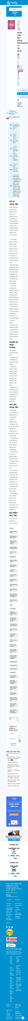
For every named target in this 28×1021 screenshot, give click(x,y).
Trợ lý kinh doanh (12, 570)
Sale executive (13, 668)
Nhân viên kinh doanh (13, 561)
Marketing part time (13, 585)
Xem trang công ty (13, 744)
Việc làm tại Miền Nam (13, 786)
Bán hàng (16, 176)
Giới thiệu (8, 903)
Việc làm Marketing (18, 978)
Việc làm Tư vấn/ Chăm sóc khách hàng (13, 780)
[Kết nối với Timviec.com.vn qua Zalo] (22, 1018)
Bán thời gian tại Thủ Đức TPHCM (13, 619)
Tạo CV (17, 907)
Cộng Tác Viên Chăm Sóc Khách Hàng (13, 711)
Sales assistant (13, 665)
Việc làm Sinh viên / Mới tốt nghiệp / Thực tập (13, 776)
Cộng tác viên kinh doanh (13, 566)
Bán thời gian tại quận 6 (13, 676)
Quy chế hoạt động (9, 918)
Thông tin (12, 111)
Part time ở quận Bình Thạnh (12, 635)
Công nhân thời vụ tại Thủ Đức (13, 625)
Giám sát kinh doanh (13, 575)
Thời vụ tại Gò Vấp (13, 640)
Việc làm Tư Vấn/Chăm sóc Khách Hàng (19, 984)
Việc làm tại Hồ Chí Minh (13, 783)
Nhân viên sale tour (13, 601)
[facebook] (7, 927)
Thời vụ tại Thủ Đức (13, 630)
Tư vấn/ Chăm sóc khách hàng (17, 194)
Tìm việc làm (18, 903)
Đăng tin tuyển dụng (18, 1012)
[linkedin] (10, 927)
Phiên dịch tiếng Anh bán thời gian (13, 682)
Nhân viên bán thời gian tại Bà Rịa (13, 699)
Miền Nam (18, 84)
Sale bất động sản (13, 590)
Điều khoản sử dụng (9, 915)
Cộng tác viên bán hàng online (13, 542)
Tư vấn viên (12, 608)
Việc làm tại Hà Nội (12, 969)
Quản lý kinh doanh (13, 580)
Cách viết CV (18, 905)
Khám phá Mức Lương (9, 1017)
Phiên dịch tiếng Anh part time (13, 613)
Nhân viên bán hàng (13, 532)
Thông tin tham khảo (18, 917)
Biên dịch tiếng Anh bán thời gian (13, 688)
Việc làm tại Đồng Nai (11, 993)
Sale (11, 605)
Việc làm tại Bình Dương (11, 986)
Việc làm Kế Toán (18, 971)
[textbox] (16, 9)
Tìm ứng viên (18, 1015)
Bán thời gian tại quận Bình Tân (13, 651)
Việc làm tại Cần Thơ (11, 999)
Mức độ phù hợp (13, 117)
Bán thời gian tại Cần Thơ (13, 693)
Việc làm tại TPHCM (12, 974)
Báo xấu (18, 719)
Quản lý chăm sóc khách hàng (13, 705)
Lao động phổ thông (16, 184)
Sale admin (12, 556)
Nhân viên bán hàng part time (13, 548)
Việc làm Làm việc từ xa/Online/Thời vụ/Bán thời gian (13, 766)
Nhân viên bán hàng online (13, 537)
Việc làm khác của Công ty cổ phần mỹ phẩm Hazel (13, 758)
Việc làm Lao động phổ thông (13, 770)
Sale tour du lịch (13, 552)
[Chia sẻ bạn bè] (18, 100)
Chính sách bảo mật (9, 911)
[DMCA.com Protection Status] (9, 932)
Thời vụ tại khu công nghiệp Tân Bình (13, 657)
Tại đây (14, 839)
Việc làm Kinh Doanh (18, 967)
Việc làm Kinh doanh (12, 774)
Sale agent (12, 672)
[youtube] (12, 927)
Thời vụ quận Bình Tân (13, 645)
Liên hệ (8, 905)
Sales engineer (13, 661)
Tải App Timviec (8, 1014)
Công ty (11, 114)
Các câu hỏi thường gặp (9, 908)
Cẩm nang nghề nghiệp (18, 913)
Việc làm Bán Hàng (18, 989)
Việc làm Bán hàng (12, 762)
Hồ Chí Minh (18, 81)
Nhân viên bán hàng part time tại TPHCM (13, 595)
